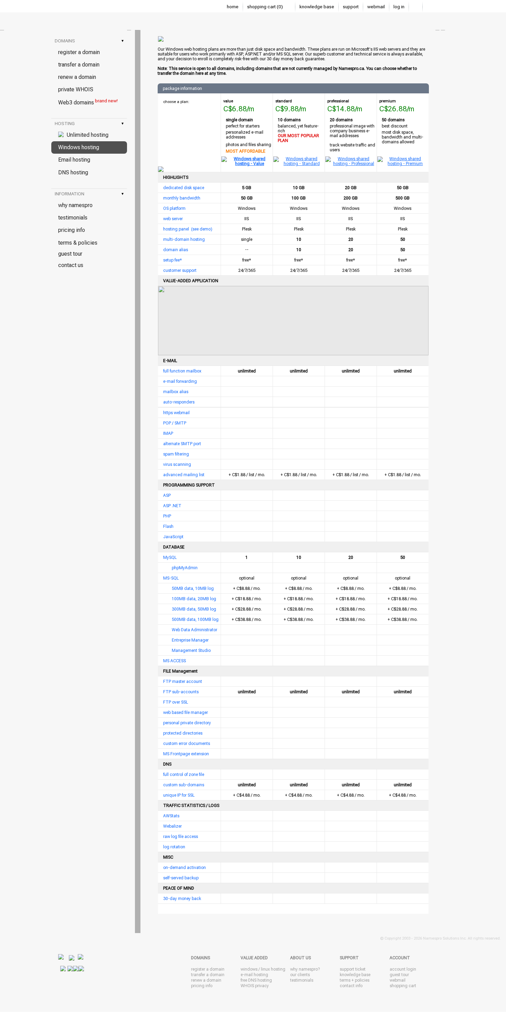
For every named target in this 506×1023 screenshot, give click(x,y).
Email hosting (74, 159)
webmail (376, 6)
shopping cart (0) (265, 6)
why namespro (75, 205)
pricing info (71, 230)
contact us (70, 265)
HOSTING (89, 123)
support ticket (353, 969)
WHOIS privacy (255, 985)
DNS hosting (73, 172)
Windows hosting (78, 147)
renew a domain (77, 77)
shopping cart (403, 985)
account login (403, 969)
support (351, 6)
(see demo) (201, 229)
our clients (300, 974)
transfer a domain (78, 64)
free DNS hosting (256, 980)
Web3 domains (88, 102)
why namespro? (305, 969)
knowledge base (316, 6)
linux (265, 969)
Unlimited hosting (86, 135)
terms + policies (354, 980)
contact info (351, 985)
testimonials (72, 217)
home (233, 6)
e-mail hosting (254, 974)
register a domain (79, 52)
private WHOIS (75, 89)
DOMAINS (89, 40)
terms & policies (77, 242)
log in (398, 6)
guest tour (70, 253)
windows (249, 969)
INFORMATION (89, 193)
